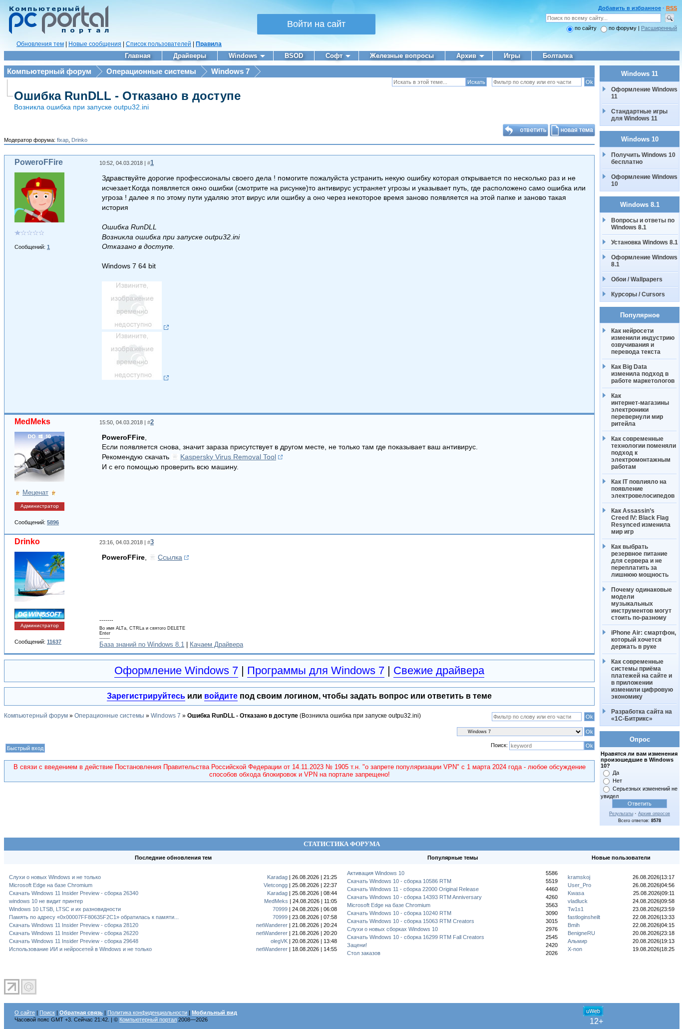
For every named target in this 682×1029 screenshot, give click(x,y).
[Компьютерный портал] (56, 32)
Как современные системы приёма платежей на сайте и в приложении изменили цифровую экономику (643, 679)
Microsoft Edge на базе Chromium (50, 885)
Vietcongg (276, 885)
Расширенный (659, 28)
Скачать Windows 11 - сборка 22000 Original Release (413, 889)
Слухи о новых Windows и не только (55, 877)
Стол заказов (363, 953)
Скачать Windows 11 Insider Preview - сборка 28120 (73, 925)
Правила (209, 43)
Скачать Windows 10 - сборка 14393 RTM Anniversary (414, 897)
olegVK (279, 941)
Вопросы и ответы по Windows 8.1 (643, 224)
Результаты (621, 813)
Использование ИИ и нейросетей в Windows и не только (80, 949)
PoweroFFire (38, 162)
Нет (617, 781)
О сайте (24, 1013)
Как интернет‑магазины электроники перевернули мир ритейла (641, 409)
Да (616, 773)
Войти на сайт (316, 24)
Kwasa (576, 893)
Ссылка (170, 557)
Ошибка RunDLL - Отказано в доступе (127, 95)
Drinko (79, 140)
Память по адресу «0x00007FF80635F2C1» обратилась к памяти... (94, 917)
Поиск (47, 1013)
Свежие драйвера (438, 670)
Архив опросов (654, 813)
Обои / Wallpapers (637, 279)
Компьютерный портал (148, 1020)
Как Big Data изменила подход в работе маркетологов (643, 373)
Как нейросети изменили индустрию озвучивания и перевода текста (643, 341)
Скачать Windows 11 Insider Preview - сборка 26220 (73, 933)
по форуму (623, 28)
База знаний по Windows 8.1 (141, 644)
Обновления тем (40, 43)
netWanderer (272, 925)
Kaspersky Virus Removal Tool (228, 457)
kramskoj (579, 877)
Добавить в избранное (629, 8)
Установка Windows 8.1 (644, 242)
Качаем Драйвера (216, 644)
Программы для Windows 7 (315, 670)
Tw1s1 (576, 909)
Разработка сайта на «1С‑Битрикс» (642, 715)
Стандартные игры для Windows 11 (639, 115)
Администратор (39, 506)
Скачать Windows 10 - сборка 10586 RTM (399, 881)
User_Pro (579, 885)
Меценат (35, 492)
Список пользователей (158, 43)
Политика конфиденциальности (147, 1013)
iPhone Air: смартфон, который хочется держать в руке (644, 639)
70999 (280, 909)
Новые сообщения (94, 43)
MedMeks (32, 421)
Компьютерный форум (49, 71)
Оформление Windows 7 (176, 670)
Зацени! (357, 945)
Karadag (277, 877)
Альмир (577, 941)
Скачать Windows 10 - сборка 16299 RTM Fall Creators (415, 937)
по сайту (586, 28)
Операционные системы (151, 71)
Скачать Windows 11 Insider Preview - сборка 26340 (73, 893)
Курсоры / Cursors (638, 294)
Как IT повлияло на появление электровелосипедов (643, 488)
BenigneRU (581, 933)
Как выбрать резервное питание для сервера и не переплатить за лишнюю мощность (640, 560)
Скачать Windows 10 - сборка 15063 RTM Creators (410, 921)
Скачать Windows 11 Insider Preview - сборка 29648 (73, 941)
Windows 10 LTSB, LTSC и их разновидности (65, 909)
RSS (671, 8)
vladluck (578, 901)
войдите (221, 696)
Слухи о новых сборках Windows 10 (392, 929)
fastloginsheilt (584, 917)
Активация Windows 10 (375, 873)
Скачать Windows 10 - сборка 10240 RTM (399, 913)
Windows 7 (230, 71)
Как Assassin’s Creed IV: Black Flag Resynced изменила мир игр (641, 521)
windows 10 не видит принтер (46, 901)
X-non (575, 949)
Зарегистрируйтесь (146, 696)
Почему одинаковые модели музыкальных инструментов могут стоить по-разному (642, 603)
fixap (62, 140)
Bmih (574, 925)
